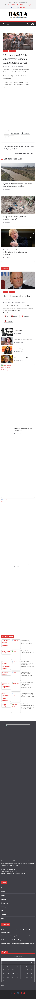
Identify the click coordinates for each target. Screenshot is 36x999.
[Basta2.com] (3, 24)
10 (3, 970)
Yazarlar (12, 292)
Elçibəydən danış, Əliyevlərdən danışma (16, 297)
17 (3, 973)
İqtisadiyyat (4, 903)
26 (12, 977)
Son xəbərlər (4, 887)
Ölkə (2, 911)
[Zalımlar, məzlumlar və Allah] (7, 359)
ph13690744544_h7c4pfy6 (17, 66)
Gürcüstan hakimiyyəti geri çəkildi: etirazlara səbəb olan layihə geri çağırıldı (18, 148)
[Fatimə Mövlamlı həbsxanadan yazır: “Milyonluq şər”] (7, 431)
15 (27, 970)
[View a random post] (32, 24)
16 (31, 970)
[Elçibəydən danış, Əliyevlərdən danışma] (18, 280)
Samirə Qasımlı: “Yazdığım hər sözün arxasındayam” (15, 936)
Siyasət (3, 891)
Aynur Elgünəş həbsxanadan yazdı (22, 564)
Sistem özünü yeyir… (19, 348)
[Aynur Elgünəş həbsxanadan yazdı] (7, 565)
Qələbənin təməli (18, 330)
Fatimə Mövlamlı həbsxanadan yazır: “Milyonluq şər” (23, 429)
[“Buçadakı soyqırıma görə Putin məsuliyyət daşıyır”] (18, 197)
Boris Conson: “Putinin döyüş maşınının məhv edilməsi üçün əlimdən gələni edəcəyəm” (17, 252)
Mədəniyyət (13, 51)
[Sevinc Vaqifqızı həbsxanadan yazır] (7, 341)
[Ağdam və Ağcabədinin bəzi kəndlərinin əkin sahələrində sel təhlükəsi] (18, 164)
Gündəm (3, 899)
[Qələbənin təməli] (7, 332)
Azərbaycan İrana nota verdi (24, 153)
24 (3, 977)
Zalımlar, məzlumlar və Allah (21, 358)
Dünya (3, 895)
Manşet (5, 51)
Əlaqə (2, 918)
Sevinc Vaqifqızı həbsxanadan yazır (23, 339)
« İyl (2, 985)
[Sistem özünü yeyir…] (7, 350)
